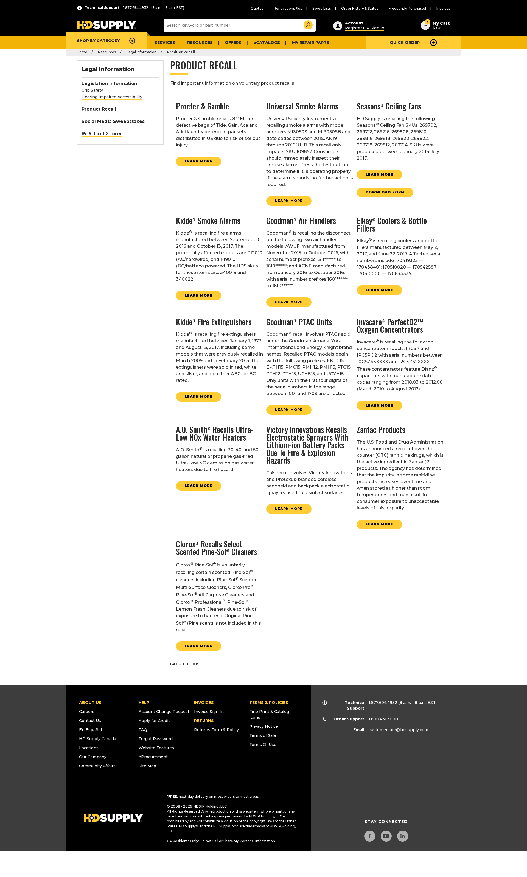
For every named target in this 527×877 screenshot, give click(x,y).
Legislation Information (109, 83)
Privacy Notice (263, 726)
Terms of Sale (262, 735)
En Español (90, 729)
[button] (307, 24)
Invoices (443, 8)
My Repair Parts (310, 42)
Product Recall (99, 109)
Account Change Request (164, 711)
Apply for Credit (154, 720)
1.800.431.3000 (383, 719)
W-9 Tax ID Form (102, 133)
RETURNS (204, 720)
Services (165, 42)
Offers (233, 42)
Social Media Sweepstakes (113, 121)
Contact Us (90, 720)
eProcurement (153, 756)
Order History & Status (359, 8)
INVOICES (204, 702)
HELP (144, 702)
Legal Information (141, 52)
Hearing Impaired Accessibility (112, 96)
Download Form (385, 192)
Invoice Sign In (209, 711)
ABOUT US (90, 702)
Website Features (156, 747)
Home (82, 52)
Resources (200, 42)
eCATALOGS (266, 42)
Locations (89, 747)
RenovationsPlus (288, 8)
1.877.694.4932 (383, 702)
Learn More (198, 161)
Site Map (147, 765)
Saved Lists (321, 8)
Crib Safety (92, 90)
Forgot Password (156, 738)
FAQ (143, 729)
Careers (86, 711)
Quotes (257, 8)
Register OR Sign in (364, 28)
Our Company (92, 756)
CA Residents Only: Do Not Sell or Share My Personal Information (221, 841)
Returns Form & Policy (216, 729)
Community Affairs (97, 765)
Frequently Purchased (407, 8)
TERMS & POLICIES (268, 702)
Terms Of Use (262, 744)
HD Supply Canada (97, 738)
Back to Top (184, 664)
